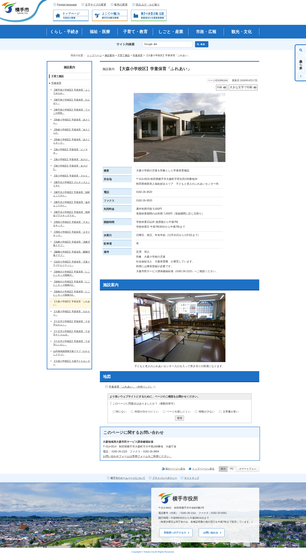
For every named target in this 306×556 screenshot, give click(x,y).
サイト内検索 (126, 44)
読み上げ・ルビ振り (148, 4)
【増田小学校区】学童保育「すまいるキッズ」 (71, 224)
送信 (179, 417)
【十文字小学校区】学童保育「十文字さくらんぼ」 (71, 333)
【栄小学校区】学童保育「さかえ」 (71, 175)
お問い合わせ (210, 532)
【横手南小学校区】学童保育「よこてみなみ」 (71, 92)
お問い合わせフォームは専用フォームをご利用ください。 (137, 456)
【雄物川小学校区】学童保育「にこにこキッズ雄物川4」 (71, 293)
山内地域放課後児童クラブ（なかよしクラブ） (71, 353)
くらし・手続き (64, 31)
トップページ (94, 55)
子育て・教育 (135, 31)
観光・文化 (241, 31)
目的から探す (300, 63)
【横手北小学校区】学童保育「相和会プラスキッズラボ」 (71, 214)
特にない (121, 411)
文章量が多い (231, 411)
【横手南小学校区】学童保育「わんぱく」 (71, 101)
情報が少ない (207, 411)
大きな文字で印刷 (241, 87)
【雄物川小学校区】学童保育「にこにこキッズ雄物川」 (71, 273)
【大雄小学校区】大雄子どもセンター (71, 363)
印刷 (219, 87)
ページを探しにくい (179, 411)
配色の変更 (121, 4)
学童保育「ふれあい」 (131, 386)
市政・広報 (206, 31)
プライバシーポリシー (164, 478)
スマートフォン (247, 468)
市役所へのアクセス (175, 532)
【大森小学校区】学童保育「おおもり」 (71, 313)
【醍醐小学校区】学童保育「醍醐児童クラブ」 (71, 254)
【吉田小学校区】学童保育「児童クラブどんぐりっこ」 (71, 263)
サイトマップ (191, 478)
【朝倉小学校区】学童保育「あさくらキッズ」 (71, 141)
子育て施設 (123, 55)
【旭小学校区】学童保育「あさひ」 (71, 159)
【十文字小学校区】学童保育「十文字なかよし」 (71, 323)
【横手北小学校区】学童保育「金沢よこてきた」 (71, 204)
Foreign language (67, 4)
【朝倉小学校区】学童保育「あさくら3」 (71, 131)
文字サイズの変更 (95, 4)
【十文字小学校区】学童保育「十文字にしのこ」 (71, 343)
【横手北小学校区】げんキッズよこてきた (71, 184)
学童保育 (138, 55)
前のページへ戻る (175, 468)
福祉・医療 (100, 31)
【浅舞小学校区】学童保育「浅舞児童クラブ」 (71, 244)
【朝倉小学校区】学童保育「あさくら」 (71, 121)
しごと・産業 (170, 31)
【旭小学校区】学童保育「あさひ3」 (70, 167)
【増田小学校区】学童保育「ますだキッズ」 (71, 234)
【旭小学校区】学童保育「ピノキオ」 (70, 151)
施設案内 (110, 55)
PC (232, 468)
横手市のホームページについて (127, 478)
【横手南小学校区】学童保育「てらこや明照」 (71, 111)
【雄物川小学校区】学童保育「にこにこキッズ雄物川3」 (71, 283)
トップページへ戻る (203, 468)
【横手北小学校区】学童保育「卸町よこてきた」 (71, 194)
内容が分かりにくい (146, 411)
